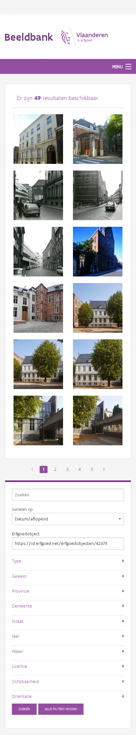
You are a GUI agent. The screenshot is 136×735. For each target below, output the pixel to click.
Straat (17, 621)
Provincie (20, 591)
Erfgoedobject (26, 534)
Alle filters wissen (61, 709)
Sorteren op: (22, 509)
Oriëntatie (22, 696)
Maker (17, 651)
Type (16, 561)
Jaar (15, 636)
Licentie (19, 666)
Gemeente (22, 606)
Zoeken (24, 709)
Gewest (19, 576)
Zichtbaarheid (25, 681)
